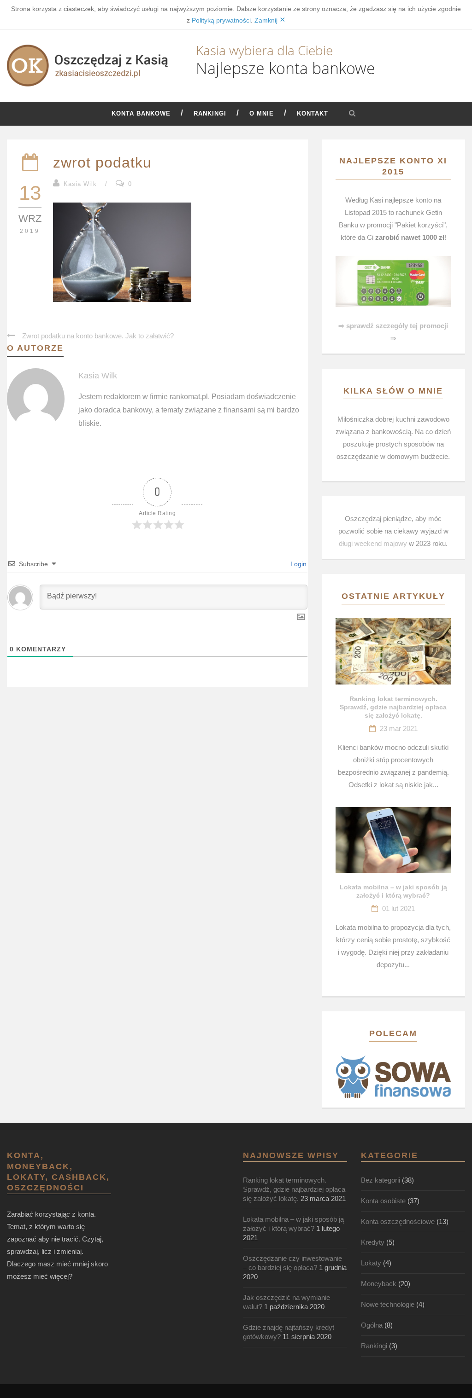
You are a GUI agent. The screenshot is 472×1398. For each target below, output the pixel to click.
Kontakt (312, 113)
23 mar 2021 (399, 728)
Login (298, 564)
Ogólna (372, 1325)
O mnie (261, 113)
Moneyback (378, 1284)
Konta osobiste (383, 1201)
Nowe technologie (387, 1304)
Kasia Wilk (80, 183)
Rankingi (210, 113)
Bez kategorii (380, 1180)
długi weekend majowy (373, 543)
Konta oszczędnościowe (398, 1221)
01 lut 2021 (398, 908)
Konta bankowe (141, 113)
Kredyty (372, 1242)
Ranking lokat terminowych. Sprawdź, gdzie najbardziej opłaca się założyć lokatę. (393, 707)
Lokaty (371, 1263)
